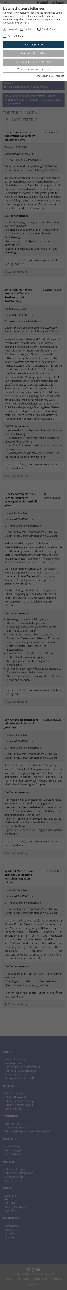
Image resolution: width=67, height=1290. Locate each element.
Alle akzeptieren (33, 44)
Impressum (42, 75)
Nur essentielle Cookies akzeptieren (33, 62)
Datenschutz (57, 75)
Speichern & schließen (33, 53)
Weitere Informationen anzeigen (33, 69)
